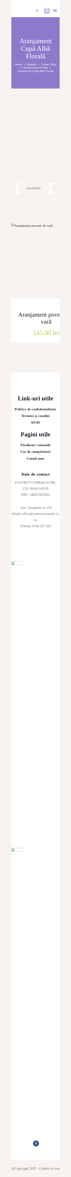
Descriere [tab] (33, 188)
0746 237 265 (41, 526)
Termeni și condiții (35, 416)
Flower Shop (48, 64)
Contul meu (35, 458)
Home (18, 64)
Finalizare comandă (36, 445)
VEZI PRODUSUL (49, 265)
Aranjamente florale (35, 67)
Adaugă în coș (49, 278)
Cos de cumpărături (35, 452)
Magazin (32, 64)
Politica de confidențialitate (35, 409)
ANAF (35, 422)
